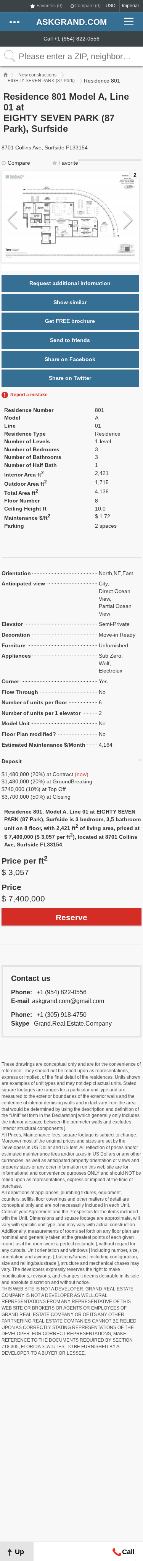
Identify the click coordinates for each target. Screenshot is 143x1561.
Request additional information (70, 283)
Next (128, 220)
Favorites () (50, 5)
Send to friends (70, 340)
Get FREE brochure (70, 321)
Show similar (70, 302)
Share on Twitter (70, 378)
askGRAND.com (71, 22)
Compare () (87, 5)
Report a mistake (29, 394)
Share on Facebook (70, 359)
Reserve (71, 917)
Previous (12, 220)
